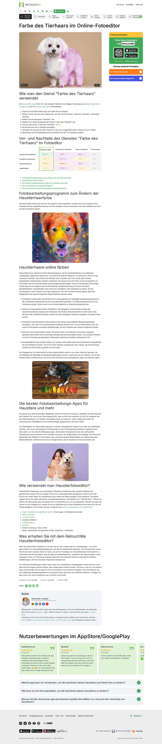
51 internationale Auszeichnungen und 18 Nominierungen (51, 620)
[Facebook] (29, 723)
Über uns (139, 5)
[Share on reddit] (37, 585)
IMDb (23, 620)
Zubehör (25, 525)
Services (120, 5)
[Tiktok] (25, 723)
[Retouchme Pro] (121, 731)
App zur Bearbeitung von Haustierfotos (77, 507)
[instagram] (40, 604)
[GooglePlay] (131, 55)
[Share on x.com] (30, 585)
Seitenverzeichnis (85, 716)
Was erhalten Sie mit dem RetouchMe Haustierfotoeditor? (44, 188)
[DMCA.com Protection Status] (47, 723)
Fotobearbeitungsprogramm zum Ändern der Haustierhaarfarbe (46, 178)
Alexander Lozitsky (43, 599)
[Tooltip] (49, 154)
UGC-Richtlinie (58, 738)
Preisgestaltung (36, 716)
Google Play (24, 107)
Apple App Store (93, 104)
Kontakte (129, 5)
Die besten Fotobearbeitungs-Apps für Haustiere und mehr (45, 183)
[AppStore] (131, 50)
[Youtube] (34, 723)
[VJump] (137, 731)
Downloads (71, 716)
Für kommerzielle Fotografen (122, 78)
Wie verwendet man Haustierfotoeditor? (37, 186)
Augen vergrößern (29, 512)
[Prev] (19, 658)
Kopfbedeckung (28, 522)
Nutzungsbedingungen (44, 738)
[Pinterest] (38, 723)
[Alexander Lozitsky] (25, 601)
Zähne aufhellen (28, 515)
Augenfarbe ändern (45, 512)
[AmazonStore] (62, 731)
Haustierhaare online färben (33, 180)
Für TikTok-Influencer (119, 72)
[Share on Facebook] (26, 585)
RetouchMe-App (28, 104)
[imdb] (32, 604)
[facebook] (43, 604)
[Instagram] (20, 723)
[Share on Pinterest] (33, 585)
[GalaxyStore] (49, 731)
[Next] (140, 16)
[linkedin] (36, 604)
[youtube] (47, 604)
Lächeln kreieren (28, 517)
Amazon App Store (42, 107)
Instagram (39, 612)
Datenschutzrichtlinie (26, 738)
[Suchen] (21, 11)
